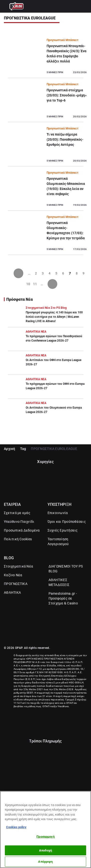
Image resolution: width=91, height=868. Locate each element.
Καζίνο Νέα (13, 575)
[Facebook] (40, 635)
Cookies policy (16, 827)
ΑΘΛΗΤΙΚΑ (12, 592)
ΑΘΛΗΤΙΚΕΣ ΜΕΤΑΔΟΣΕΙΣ (59, 582)
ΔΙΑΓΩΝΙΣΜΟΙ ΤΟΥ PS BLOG (66, 568)
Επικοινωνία (58, 513)
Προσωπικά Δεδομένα (22, 530)
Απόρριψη (45, 861)
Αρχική (9, 449)
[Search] (85, 6)
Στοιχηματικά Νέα (18, 566)
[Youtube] (51, 635)
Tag (23, 449)
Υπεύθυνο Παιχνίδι (19, 522)
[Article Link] (45, 58)
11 (35, 284)
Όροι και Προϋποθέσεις (67, 522)
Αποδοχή (45, 850)
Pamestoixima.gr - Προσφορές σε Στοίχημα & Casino (63, 598)
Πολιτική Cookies (18, 539)
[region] (45, 829)
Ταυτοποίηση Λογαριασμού (58, 541)
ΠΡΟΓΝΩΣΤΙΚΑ (15, 584)
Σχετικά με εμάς (17, 513)
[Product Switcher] (6, 6)
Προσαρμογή (45, 836)
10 (28, 284)
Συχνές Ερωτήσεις (63, 530)
